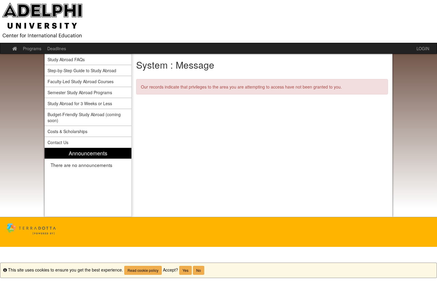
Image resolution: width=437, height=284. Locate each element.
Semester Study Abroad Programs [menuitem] (80, 92)
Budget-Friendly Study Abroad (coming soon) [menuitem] (84, 117)
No (198, 270)
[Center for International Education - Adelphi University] (218, 21)
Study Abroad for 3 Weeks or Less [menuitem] (80, 103)
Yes (185, 270)
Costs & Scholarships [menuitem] (67, 131)
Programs (32, 48)
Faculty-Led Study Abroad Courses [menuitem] (81, 81)
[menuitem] (88, 182)
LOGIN (422, 48)
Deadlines (56, 48)
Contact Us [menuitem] (58, 142)
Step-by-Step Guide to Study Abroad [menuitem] (82, 70)
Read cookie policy (143, 270)
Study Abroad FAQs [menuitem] (66, 59)
